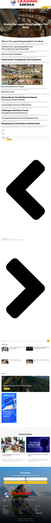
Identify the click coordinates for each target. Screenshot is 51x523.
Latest (25, 21)
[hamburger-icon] (50, 7)
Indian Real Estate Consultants (15, 359)
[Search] (48, 341)
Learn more (7, 388)
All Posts (9, 139)
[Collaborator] (8, 422)
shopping (27, 57)
